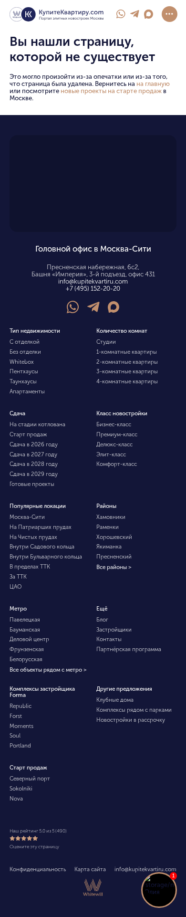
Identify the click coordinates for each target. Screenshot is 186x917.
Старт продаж (28, 434)
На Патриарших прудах (41, 527)
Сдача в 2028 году (34, 464)
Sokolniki (21, 788)
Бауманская (25, 629)
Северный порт (30, 778)
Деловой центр (29, 639)
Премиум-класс (116, 434)
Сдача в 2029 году (34, 474)
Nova (16, 798)
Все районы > (114, 567)
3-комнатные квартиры (127, 371)
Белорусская (26, 659)
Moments (21, 726)
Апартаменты (27, 391)
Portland (20, 745)
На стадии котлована (37, 424)
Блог (102, 619)
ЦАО (16, 586)
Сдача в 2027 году (33, 454)
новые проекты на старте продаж (111, 91)
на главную (153, 83)
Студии (106, 341)
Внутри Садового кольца (42, 546)
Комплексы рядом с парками (134, 709)
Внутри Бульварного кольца (46, 556)
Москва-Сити (27, 517)
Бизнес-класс (113, 424)
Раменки (107, 527)
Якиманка (109, 546)
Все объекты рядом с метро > (48, 670)
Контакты (109, 639)
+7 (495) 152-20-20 (93, 288)
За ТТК (18, 576)
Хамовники (110, 517)
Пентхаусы (24, 371)
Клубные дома (115, 699)
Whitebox (22, 361)
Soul (15, 735)
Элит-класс (111, 454)
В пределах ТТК (30, 566)
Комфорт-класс (116, 464)
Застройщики (114, 629)
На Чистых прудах (33, 537)
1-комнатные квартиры (126, 351)
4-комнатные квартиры (127, 381)
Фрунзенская (27, 649)
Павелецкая (25, 619)
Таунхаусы (23, 381)
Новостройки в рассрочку (130, 720)
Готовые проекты (32, 484)
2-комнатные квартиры (127, 361)
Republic (20, 706)
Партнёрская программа (128, 649)
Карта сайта (90, 869)
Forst (16, 716)
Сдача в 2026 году (34, 444)
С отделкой (25, 341)
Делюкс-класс (114, 444)
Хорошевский (114, 537)
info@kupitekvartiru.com (93, 281)
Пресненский (114, 556)
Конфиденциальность (38, 869)
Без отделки (25, 351)
